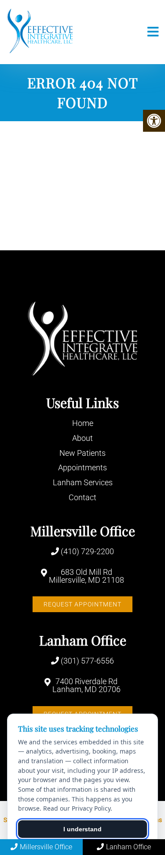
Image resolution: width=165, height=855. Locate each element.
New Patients (82, 453)
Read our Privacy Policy (76, 808)
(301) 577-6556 (87, 661)
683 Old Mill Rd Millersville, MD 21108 (86, 576)
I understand (82, 829)
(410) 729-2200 (87, 552)
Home (82, 423)
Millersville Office (46, 847)
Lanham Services (83, 482)
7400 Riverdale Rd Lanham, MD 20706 (86, 685)
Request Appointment (82, 604)
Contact (82, 497)
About (82, 438)
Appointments (82, 467)
